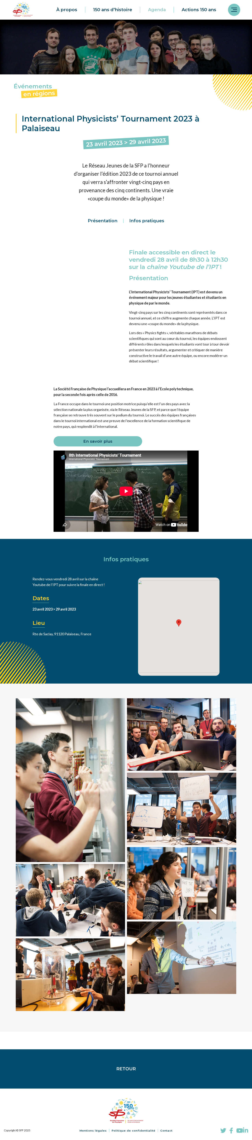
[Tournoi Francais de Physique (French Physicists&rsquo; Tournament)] (181, 883)
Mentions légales (93, 1130)
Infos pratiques (146, 221)
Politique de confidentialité (133, 1130)
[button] (178, 623)
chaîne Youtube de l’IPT (182, 267)
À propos (66, 9)
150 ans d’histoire (112, 9)
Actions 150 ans (199, 9)
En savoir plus (97, 441)
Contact (166, 1130)
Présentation (102, 221)
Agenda (157, 9)
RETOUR (126, 1068)
